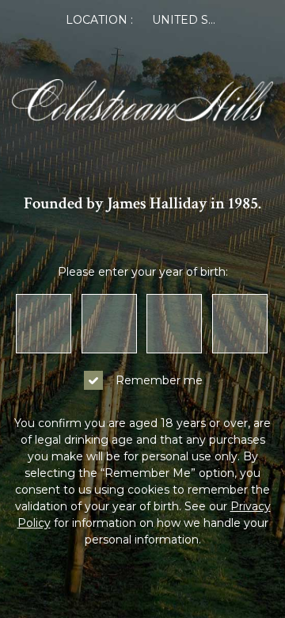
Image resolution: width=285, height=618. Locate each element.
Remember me (159, 380)
